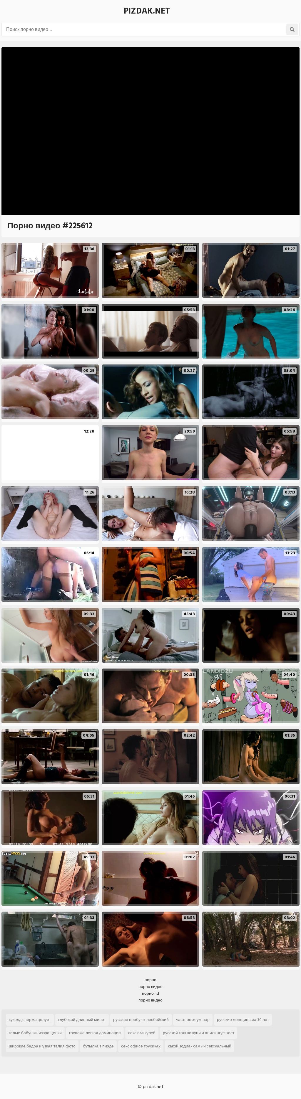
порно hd (150, 993)
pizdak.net (147, 11)
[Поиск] (292, 29)
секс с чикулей (141, 1032)
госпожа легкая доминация (95, 1032)
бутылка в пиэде (98, 1046)
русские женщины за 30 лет (243, 1019)
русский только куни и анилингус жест (198, 1032)
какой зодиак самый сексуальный (199, 1046)
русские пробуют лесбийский (141, 1019)
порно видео (150, 986)
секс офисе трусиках (140, 1046)
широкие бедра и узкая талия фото (42, 1046)
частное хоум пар (193, 1019)
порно (150, 979)
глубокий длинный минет (82, 1019)
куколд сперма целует (30, 1019)
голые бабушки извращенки (35, 1032)
